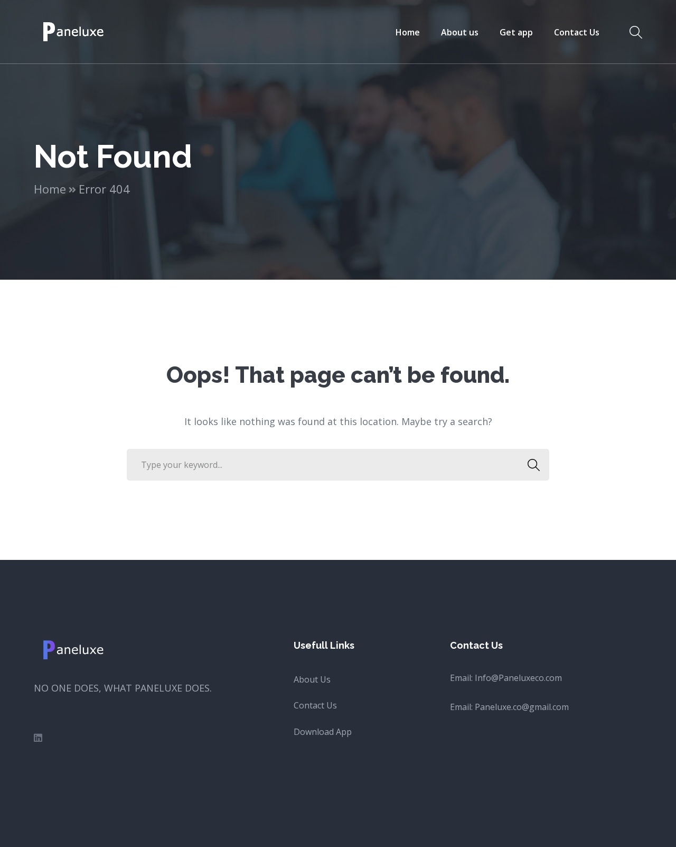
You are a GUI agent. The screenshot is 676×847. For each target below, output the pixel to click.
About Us (312, 679)
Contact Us (315, 705)
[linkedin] (38, 738)
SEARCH (533, 465)
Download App (323, 732)
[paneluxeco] (74, 30)
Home (50, 189)
